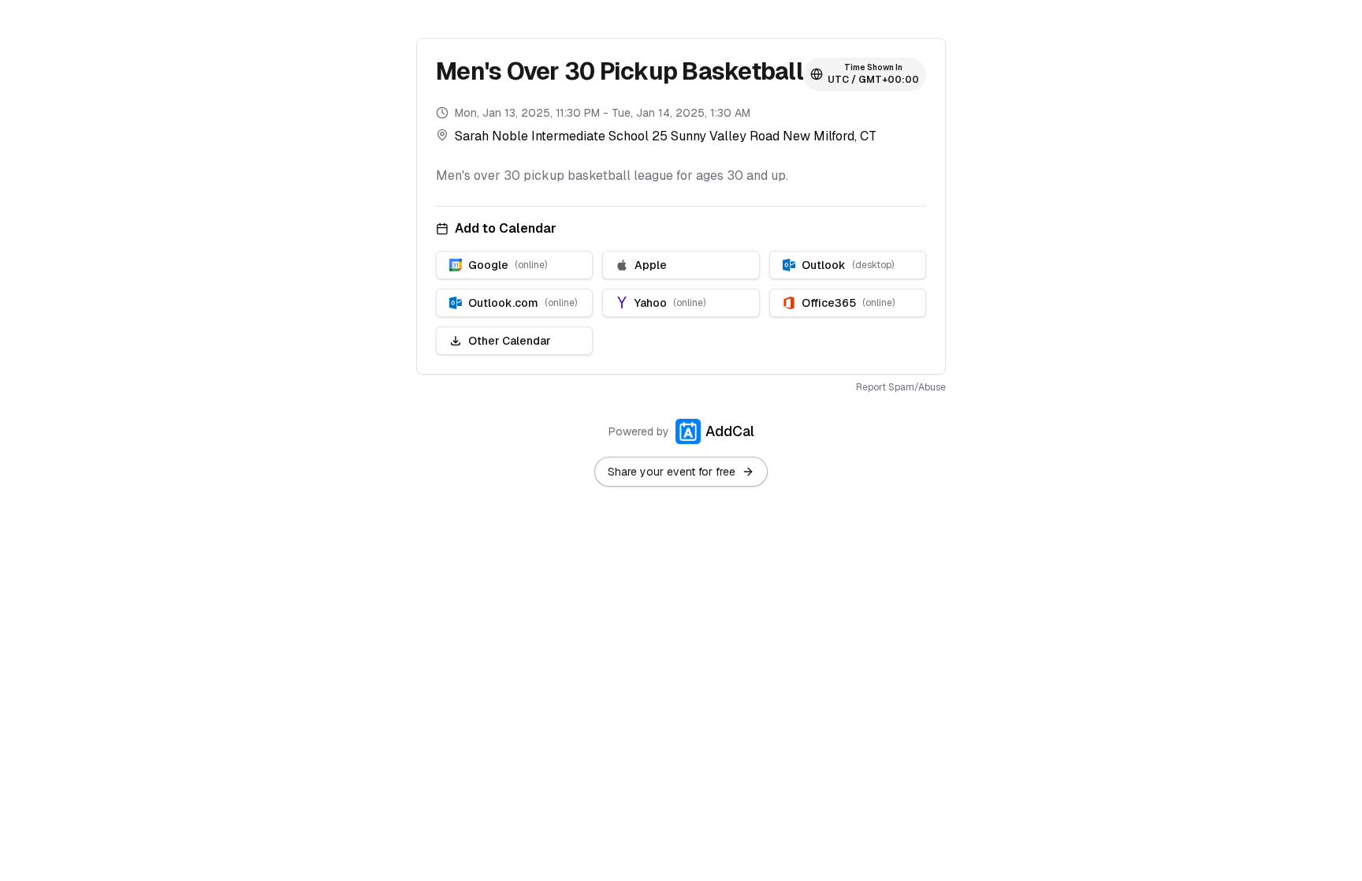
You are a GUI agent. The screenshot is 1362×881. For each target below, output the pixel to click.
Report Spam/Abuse (901, 387)
